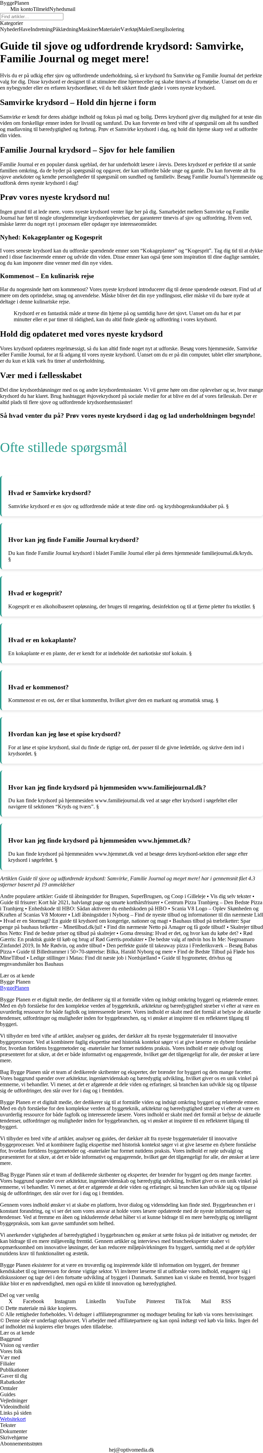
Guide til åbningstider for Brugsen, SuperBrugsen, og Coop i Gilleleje (129, 896)
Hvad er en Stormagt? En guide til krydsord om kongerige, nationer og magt (85, 921)
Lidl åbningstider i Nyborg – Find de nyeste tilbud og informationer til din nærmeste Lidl (167, 915)
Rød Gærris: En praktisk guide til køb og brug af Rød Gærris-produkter (126, 936)
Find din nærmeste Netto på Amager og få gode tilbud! (166, 927)
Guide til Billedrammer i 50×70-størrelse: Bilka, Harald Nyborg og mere (94, 952)
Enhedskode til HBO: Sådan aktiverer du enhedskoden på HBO (97, 908)
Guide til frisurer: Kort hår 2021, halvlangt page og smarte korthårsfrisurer (80, 902)
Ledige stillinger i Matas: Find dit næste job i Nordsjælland (93, 958)
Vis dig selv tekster (230, 896)
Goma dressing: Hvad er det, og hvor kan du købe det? (179, 933)
